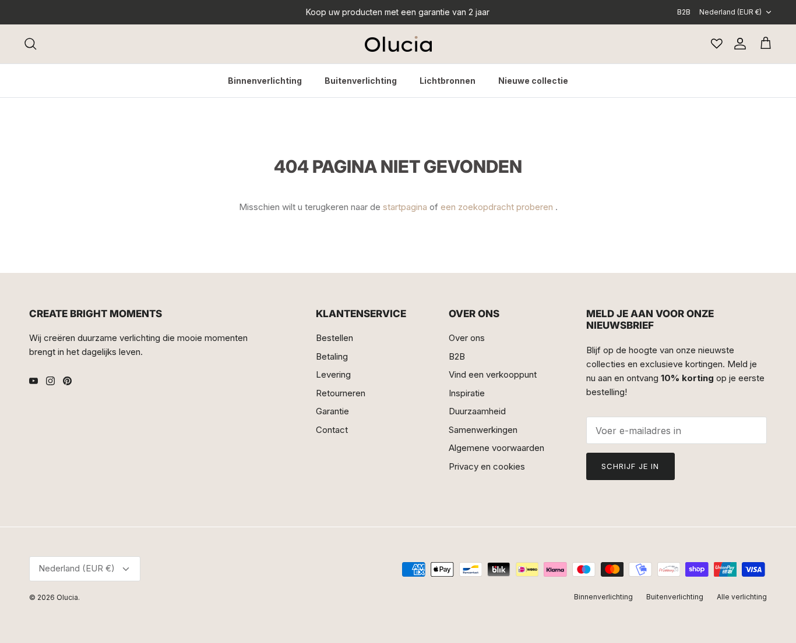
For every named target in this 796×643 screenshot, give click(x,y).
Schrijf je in (630, 466)
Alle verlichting (742, 596)
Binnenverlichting (265, 81)
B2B (684, 12)
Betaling (332, 356)
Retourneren (340, 393)
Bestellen (334, 337)
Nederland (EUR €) (730, 12)
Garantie (332, 411)
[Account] (737, 44)
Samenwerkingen (483, 429)
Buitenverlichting (361, 81)
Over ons (467, 337)
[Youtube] (33, 380)
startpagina (405, 206)
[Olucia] (398, 44)
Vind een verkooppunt (493, 374)
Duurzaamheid (477, 411)
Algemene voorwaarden (496, 447)
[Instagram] (50, 380)
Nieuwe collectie (533, 81)
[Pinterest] (67, 380)
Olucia (67, 597)
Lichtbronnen (448, 81)
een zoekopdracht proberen (497, 206)
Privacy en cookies (487, 466)
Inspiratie (467, 393)
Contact (332, 429)
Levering (333, 374)
